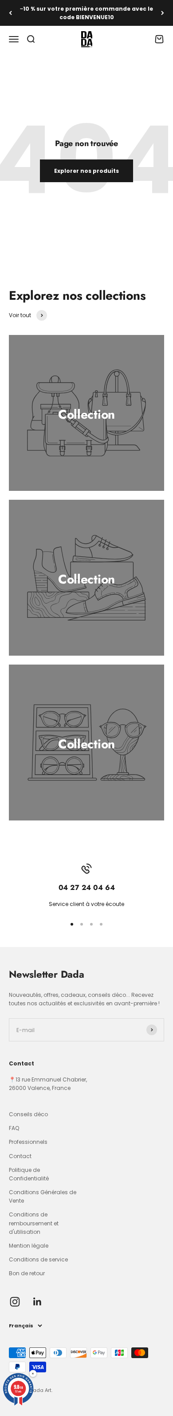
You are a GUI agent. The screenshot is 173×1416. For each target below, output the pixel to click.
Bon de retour (27, 1273)
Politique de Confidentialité (29, 1174)
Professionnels (28, 1142)
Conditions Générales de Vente (42, 1196)
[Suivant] (162, 12)
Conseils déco (28, 1114)
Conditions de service (38, 1259)
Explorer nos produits (86, 171)
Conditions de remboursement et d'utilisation (34, 1223)
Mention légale (28, 1245)
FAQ (14, 1128)
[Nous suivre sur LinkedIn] (37, 1302)
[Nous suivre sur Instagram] (15, 1302)
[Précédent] (10, 12)
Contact (20, 1156)
